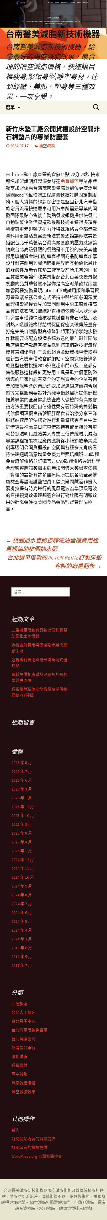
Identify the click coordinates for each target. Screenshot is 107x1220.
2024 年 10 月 (22, 877)
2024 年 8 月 (21, 894)
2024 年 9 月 (21, 886)
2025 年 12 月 (22, 806)
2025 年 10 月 (22, 815)
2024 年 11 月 (22, 868)
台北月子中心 (23, 1021)
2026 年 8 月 (21, 762)
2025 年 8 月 (21, 833)
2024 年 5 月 (21, 921)
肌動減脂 (19, 1056)
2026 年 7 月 (21, 771)
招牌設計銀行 (23, 1047)
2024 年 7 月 (21, 903)
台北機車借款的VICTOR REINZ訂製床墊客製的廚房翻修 (54, 561)
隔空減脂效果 (23, 1091)
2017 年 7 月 (21, 965)
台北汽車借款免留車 (29, 1030)
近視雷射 (19, 1065)
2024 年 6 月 (21, 912)
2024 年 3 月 (21, 939)
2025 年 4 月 (21, 842)
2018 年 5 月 (21, 956)
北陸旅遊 (19, 1003)
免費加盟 (69, 181)
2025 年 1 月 (21, 850)
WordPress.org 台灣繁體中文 (36, 1156)
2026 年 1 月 (21, 797)
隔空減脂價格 (23, 1082)
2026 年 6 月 (21, 780)
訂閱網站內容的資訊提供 (33, 1138)
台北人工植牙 (23, 1012)
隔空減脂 (47, 145)
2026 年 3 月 (21, 789)
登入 (15, 1129)
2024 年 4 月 (21, 930)
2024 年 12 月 (22, 859)
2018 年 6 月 (21, 947)
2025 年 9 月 (21, 824)
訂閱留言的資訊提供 (29, 1147)
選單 (10, 107)
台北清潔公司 (23, 1038)
